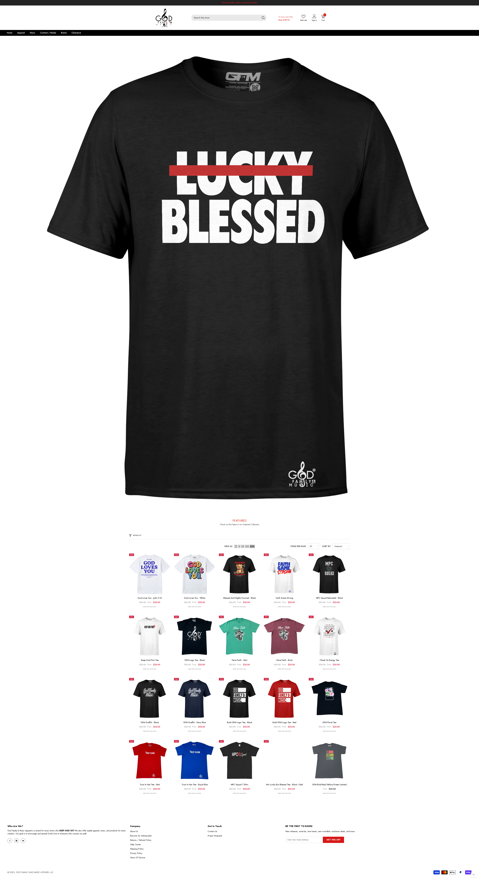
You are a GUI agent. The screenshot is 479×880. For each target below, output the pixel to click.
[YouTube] (23, 840)
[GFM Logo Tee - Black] (194, 636)
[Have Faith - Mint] (239, 636)
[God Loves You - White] (194, 574)
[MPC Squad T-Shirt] (239, 760)
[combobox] (225, 18)
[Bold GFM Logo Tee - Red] (284, 698)
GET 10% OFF (333, 839)
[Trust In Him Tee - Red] (149, 760)
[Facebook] (9, 840)
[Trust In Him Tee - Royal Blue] (194, 760)
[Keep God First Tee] (149, 636)
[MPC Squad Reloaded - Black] (329, 574)
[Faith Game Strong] (284, 574)
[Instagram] (16, 840)
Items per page (298, 546)
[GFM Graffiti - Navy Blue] (194, 698)
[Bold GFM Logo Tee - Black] (239, 698)
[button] (236, 546)
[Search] (228, 18)
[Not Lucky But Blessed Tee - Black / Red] (284, 760)
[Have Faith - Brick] (284, 636)
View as (228, 546)
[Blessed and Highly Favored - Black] (239, 574)
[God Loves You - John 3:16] (149, 574)
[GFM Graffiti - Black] (149, 698)
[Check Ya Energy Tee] (329, 636)
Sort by (326, 546)
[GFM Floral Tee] (329, 698)
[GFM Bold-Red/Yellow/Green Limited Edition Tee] (329, 760)
